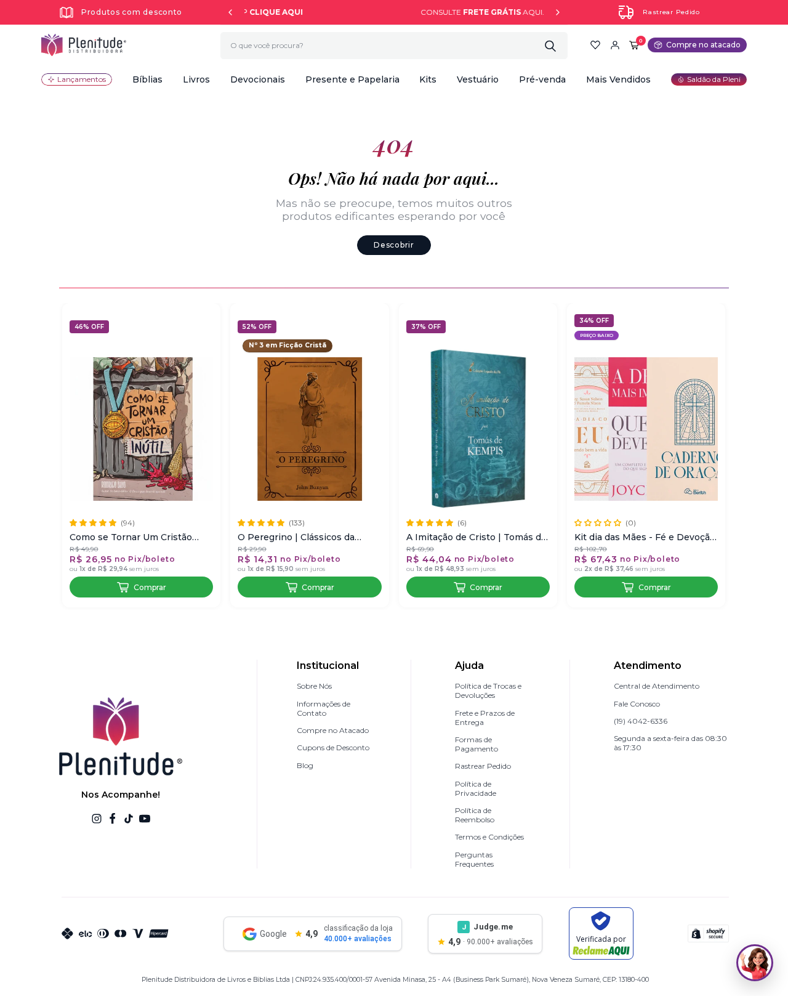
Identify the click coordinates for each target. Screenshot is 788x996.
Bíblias (147, 79)
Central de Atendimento (656, 685)
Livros (196, 79)
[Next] (558, 12)
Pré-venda (542, 79)
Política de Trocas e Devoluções (488, 690)
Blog (305, 765)
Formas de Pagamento (476, 744)
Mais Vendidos (618, 79)
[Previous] (230, 12)
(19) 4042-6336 (640, 721)
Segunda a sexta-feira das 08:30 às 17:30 (670, 743)
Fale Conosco (637, 703)
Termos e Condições (489, 836)
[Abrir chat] (754, 962)
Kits (427, 79)
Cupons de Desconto (333, 747)
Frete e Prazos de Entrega (485, 717)
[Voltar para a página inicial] (83, 45)
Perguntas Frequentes (474, 859)
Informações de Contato (323, 708)
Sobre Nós (314, 685)
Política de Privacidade (475, 788)
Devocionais (257, 79)
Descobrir (394, 244)
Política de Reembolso (474, 815)
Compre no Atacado (333, 730)
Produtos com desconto (131, 12)
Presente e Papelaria (352, 79)
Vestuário (478, 79)
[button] (147, 79)
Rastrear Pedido (671, 12)
